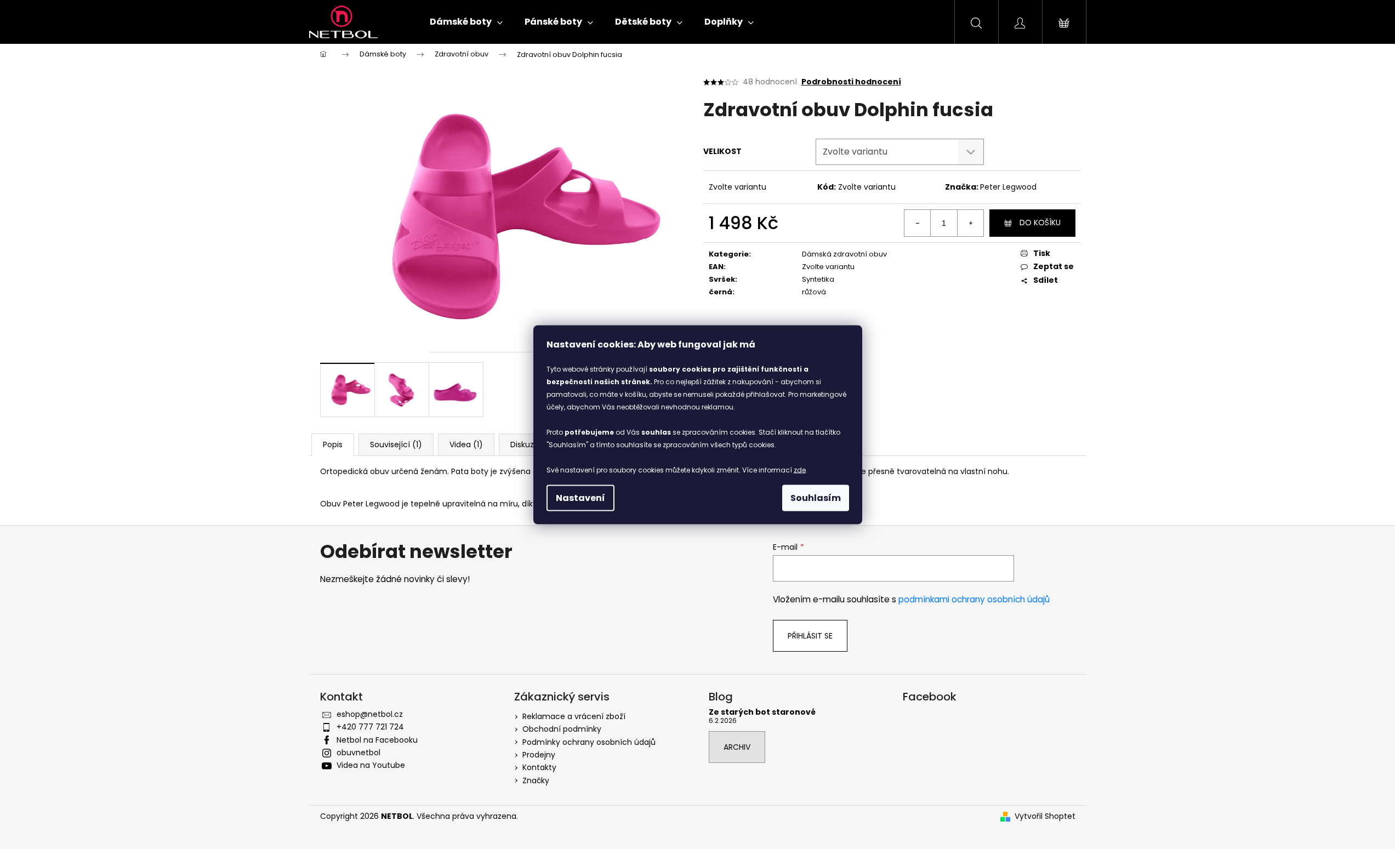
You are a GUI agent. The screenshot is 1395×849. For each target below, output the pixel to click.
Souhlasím (815, 497)
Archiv (737, 747)
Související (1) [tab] (396, 444)
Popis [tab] (333, 444)
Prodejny (538, 754)
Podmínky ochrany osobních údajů (589, 742)
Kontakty (539, 767)
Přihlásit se (810, 635)
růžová (814, 292)
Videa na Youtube (371, 765)
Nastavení (580, 497)
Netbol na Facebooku (377, 739)
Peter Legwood (1008, 186)
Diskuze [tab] (524, 444)
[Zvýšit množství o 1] (970, 223)
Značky (535, 780)
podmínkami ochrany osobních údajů (974, 599)
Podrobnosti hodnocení (851, 82)
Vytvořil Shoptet (1045, 816)
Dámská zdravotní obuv (844, 254)
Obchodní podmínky (561, 728)
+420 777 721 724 (370, 726)
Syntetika (818, 279)
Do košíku (1040, 222)
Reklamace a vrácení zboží (573, 716)
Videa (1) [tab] (466, 444)
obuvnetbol (358, 752)
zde (800, 469)
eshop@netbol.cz (370, 714)
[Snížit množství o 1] (917, 223)
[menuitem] (466, 22)
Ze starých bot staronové (762, 712)
